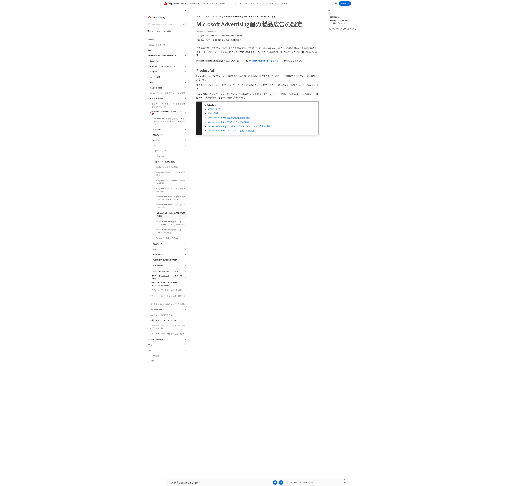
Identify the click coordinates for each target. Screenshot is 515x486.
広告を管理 (159, 156)
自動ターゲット (158, 255)
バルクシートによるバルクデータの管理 (165, 271)
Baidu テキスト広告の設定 (167, 167)
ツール (150, 345)
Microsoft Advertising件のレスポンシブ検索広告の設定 (170, 231)
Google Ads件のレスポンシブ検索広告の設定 (170, 190)
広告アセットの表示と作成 (161, 315)
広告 (154, 146)
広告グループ (157, 135)
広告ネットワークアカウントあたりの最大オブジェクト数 (168, 326)
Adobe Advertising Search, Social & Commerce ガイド (251, 16)
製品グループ (157, 244)
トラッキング (152, 72)
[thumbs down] (281, 482)
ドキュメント (202, 16)
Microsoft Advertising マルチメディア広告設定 (229, 122)
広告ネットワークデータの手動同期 (167, 290)
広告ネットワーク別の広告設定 (165, 162)
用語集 (151, 361)
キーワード (157, 140)
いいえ (343, 23)
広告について (214, 109)
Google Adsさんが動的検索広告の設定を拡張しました (170, 182)
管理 (149, 350)
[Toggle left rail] (186, 10)
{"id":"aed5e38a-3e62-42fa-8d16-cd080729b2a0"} (223, 35)
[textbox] (166, 24)
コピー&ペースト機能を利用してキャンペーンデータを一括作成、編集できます (169, 121)
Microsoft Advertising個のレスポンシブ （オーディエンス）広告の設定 (170, 223)
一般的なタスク (153, 61)
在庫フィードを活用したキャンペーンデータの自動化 (167, 277)
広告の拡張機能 (158, 265)
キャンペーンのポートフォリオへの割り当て (168, 297)
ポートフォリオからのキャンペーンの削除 (168, 304)
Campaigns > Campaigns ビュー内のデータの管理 (166, 112)
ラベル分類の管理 (156, 309)
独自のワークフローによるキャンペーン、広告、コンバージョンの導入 (166, 284)
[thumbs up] (275, 482)
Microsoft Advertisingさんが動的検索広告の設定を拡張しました (170, 198)
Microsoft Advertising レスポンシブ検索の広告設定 (231, 130)
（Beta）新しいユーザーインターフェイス (162, 66)
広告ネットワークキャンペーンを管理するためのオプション (168, 105)
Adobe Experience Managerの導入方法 (162, 56)
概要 (149, 50)
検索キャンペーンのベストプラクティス (163, 320)
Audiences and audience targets (165, 260)
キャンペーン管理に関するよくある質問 (167, 333)
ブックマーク (337, 29)
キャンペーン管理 (154, 77)
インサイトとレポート (155, 339)
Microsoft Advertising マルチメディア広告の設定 (171, 206)
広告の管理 (213, 113)
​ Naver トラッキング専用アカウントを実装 (167, 93)
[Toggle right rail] (329, 10)
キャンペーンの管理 (156, 99)
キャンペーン (157, 130)
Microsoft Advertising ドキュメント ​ (265, 60)
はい (334, 23)
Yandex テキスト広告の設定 (167, 238)
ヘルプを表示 (154, 355)
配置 (154, 249)
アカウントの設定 (156, 88)
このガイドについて (156, 45)
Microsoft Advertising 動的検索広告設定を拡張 (229, 117)
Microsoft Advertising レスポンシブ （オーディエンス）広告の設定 (239, 126)
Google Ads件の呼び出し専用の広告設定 (170, 173)
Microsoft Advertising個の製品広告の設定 (171, 214)
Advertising (218, 16)
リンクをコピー (352, 29)
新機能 (151, 39)
